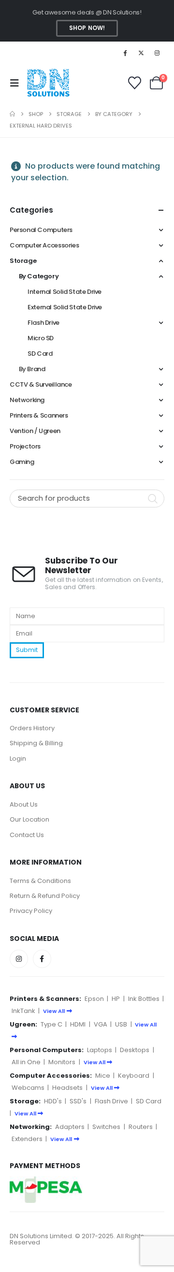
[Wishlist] (134, 82)
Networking (27, 400)
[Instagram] (157, 52)
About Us (24, 804)
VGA (100, 1024)
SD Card (40, 353)
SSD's (78, 1101)
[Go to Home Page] (12, 114)
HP (116, 998)
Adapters (70, 1126)
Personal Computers (41, 229)
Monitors (61, 1062)
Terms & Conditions (40, 880)
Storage (23, 260)
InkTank (23, 1010)
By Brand (32, 369)
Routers (141, 1126)
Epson (94, 998)
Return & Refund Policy (45, 895)
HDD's (53, 1101)
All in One (26, 1062)
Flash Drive (43, 322)
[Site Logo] (48, 83)
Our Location (29, 819)
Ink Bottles (144, 998)
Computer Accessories (44, 245)
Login (18, 758)
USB (121, 1024)
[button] (17, 83)
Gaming (22, 461)
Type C (51, 1024)
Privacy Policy (31, 910)
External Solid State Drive (65, 307)
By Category (39, 276)
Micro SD (41, 338)
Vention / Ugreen (35, 430)
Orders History (32, 728)
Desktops (134, 1050)
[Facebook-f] (42, 959)
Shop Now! (87, 28)
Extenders (27, 1138)
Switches (106, 1126)
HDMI (78, 1024)
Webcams (28, 1087)
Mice (102, 1075)
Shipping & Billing (36, 743)
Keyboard (133, 1075)
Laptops (99, 1050)
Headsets (67, 1087)
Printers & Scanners (39, 415)
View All (54, 1011)
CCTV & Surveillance (41, 384)
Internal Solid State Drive (65, 291)
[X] (141, 52)
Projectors (25, 446)
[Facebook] (124, 52)
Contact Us (27, 834)
